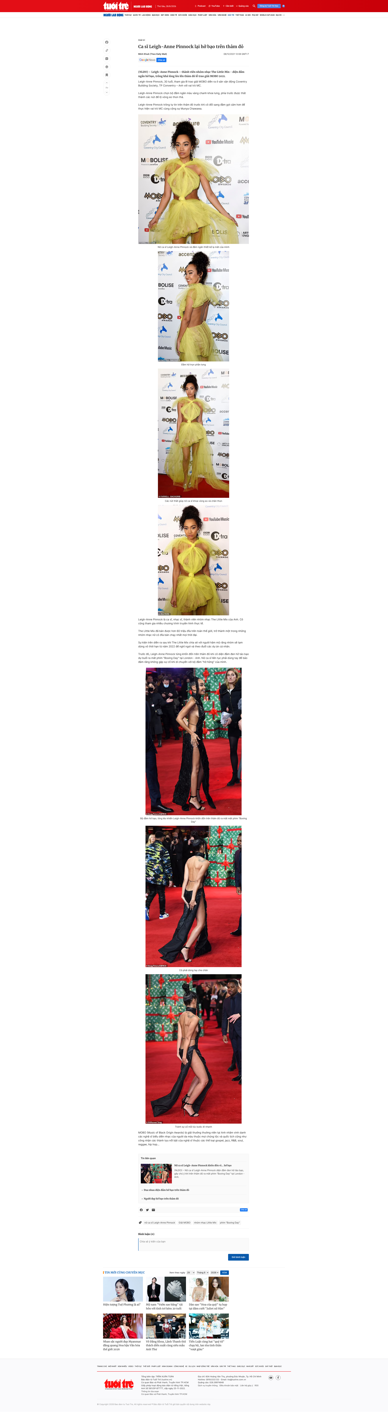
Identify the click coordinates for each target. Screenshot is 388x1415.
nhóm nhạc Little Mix (205, 1222)
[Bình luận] (106, 59)
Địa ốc (279, 15)
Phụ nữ (255, 15)
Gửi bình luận (238, 1257)
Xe (186, 1366)
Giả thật (269, 1366)
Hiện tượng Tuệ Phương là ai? (121, 1304)
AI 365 (248, 15)
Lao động (146, 15)
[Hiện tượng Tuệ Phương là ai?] (123, 1289)
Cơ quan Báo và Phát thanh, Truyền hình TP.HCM (164, 1394)
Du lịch (192, 1366)
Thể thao (239, 15)
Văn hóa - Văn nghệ (217, 15)
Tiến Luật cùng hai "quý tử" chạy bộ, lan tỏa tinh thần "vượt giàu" (206, 1345)
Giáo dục (192, 15)
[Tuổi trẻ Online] (119, 1384)
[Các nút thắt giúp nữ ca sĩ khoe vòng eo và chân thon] (193, 433)
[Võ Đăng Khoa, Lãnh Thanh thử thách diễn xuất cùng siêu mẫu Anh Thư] (166, 1326)
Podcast (202, 6)
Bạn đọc (156, 15)
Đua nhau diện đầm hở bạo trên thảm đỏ (166, 1190)
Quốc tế (136, 15)
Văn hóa (214, 1366)
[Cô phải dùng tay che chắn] (193, 896)
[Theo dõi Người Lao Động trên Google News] (147, 59)
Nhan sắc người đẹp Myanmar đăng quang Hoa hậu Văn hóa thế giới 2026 (122, 1345)
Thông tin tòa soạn (150, 1391)
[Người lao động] (143, 6)
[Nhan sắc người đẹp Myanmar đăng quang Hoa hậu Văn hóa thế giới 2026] (123, 1326)
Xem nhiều (122, 1366)
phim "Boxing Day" (230, 1222)
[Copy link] (106, 51)
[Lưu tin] (106, 75)
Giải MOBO (184, 1222)
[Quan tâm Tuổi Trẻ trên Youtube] (270, 1377)
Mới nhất (112, 1366)
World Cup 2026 (267, 15)
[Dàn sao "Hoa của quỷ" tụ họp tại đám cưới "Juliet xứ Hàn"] (209, 1289)
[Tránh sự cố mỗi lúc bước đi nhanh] (193, 1049)
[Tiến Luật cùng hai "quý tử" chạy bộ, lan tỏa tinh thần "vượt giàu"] (209, 1326)
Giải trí (231, 15)
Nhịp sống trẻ (203, 1366)
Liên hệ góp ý (246, 1385)
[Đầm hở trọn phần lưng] (193, 306)
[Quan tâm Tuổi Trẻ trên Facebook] (278, 1377)
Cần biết (230, 6)
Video (130, 1366)
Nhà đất (250, 1366)
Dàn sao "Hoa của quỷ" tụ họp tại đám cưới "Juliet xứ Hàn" (208, 1306)
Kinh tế (173, 15)
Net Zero (165, 15)
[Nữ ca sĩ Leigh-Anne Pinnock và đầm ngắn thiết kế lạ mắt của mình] (193, 179)
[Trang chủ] (113, 15)
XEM (224, 1272)
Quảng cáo (244, 6)
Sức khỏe (182, 15)
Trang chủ (102, 1366)
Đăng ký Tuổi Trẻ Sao (269, 6)
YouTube (215, 6)
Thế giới (146, 1366)
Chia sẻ (161, 60)
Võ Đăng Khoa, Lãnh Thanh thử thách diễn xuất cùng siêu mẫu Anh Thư (166, 1345)
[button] (107, 82)
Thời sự (128, 15)
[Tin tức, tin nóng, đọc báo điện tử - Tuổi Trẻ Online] (118, 6)
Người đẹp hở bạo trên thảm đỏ (161, 1198)
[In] (106, 67)
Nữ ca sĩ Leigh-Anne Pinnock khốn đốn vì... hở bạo (203, 1165)
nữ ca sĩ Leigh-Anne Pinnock (159, 1222)
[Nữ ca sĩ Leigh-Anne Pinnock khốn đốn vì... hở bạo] (156, 1173)
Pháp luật (202, 15)
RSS (256, 1385)
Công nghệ (179, 1366)
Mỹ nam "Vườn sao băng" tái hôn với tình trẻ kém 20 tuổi (164, 1306)
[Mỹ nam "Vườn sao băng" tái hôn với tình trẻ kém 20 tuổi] (166, 1289)
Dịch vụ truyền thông (208, 1385)
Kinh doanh (167, 1366)
